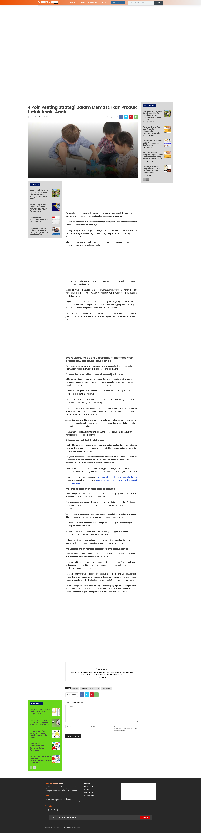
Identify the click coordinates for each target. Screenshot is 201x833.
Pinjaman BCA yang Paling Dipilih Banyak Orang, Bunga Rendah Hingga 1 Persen (39, 231)
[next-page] (34, 767)
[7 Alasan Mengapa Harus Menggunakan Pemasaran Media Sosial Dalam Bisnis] (56, 759)
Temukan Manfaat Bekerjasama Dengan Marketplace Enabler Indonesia (39, 734)
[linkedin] (103, 677)
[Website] (58, 810)
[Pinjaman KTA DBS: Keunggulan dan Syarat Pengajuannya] (56, 220)
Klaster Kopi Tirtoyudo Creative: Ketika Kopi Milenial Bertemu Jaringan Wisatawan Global (39, 194)
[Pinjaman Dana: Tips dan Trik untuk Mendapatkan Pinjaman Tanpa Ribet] (167, 129)
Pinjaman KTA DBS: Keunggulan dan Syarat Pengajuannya (40, 219)
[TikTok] (51, 810)
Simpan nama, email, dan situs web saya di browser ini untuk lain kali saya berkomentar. (125, 728)
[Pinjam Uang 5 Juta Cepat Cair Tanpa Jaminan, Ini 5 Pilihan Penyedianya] (56, 207)
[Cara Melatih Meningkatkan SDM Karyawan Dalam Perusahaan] (56, 746)
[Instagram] (48, 810)
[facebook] (97, 677)
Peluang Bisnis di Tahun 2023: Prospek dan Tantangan (152, 142)
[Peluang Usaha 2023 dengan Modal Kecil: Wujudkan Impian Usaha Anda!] (167, 168)
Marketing (75, 688)
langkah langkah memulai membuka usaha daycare (116, 477)
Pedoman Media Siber (90, 796)
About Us (86, 784)
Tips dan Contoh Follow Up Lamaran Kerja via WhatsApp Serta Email (40, 722)
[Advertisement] (63, 20)
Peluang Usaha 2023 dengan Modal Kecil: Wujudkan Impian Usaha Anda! (151, 169)
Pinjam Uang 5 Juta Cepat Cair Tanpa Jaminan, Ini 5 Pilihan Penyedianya (38, 207)
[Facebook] (121, 117)
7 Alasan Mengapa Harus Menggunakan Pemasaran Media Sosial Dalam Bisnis (40, 759)
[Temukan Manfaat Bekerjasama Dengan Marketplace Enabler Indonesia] (56, 734)
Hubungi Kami (88, 787)
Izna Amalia (33, 117)
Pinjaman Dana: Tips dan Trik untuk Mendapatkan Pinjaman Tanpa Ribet (152, 130)
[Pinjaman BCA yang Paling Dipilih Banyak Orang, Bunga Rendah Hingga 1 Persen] (56, 231)
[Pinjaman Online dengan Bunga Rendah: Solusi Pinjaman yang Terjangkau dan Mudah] (167, 154)
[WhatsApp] (136, 117)
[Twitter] (126, 117)
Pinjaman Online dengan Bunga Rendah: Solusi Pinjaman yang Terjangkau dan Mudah (153, 155)
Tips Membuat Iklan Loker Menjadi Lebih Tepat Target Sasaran (40, 711)
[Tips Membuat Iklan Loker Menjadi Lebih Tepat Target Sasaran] (56, 712)
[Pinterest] (131, 117)
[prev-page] (31, 767)
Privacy (86, 790)
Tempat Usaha (106, 688)
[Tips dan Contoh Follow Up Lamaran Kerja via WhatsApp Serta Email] (56, 723)
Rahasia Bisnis (94, 688)
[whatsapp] (106, 677)
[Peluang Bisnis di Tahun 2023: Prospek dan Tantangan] (167, 143)
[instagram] (100, 677)
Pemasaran (84, 688)
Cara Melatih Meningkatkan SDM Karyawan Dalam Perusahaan (38, 746)
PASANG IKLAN (88, 793)
